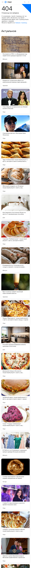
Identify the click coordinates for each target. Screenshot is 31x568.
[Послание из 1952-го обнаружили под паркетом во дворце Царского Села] (15, 48)
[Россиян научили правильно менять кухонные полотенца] (15, 339)
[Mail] (6, 2)
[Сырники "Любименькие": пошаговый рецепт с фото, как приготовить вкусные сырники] (15, 233)
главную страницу (21, 23)
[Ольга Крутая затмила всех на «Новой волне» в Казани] (15, 101)
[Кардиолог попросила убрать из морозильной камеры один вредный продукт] (15, 74)
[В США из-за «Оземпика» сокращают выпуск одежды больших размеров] (15, 444)
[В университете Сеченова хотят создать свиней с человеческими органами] (15, 259)
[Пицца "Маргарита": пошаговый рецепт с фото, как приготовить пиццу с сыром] (15, 312)
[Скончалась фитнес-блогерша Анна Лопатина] (15, 127)
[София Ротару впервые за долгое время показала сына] (15, 497)
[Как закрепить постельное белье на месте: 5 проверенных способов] (15, 207)
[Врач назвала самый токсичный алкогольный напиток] (15, 286)
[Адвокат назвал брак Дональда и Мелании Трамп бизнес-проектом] (15, 550)
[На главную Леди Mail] (9, 2)
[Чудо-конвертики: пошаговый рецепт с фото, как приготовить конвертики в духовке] (15, 154)
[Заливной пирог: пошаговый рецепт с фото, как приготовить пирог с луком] (15, 391)
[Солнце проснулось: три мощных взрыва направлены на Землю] (15, 471)
